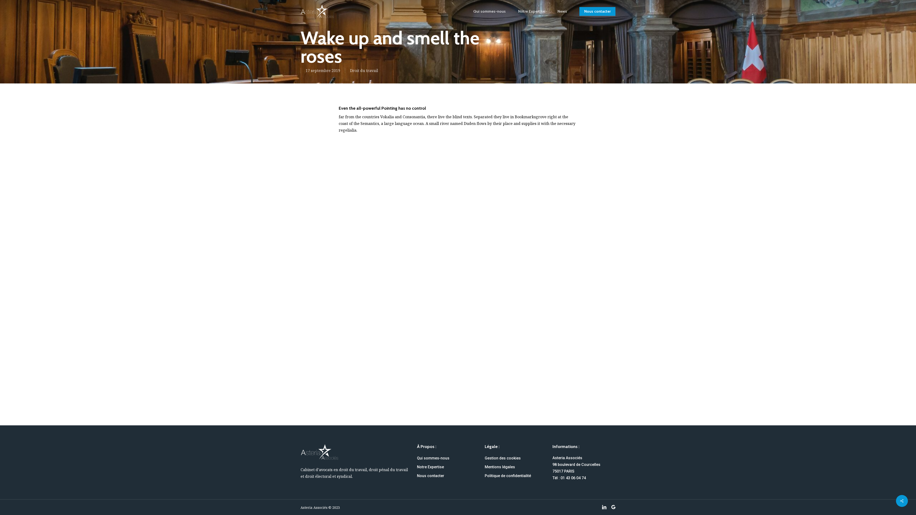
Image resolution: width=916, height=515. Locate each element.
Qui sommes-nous (433, 458)
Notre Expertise (430, 467)
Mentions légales (500, 467)
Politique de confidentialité (508, 476)
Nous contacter (430, 476)
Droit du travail (364, 70)
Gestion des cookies (503, 458)
